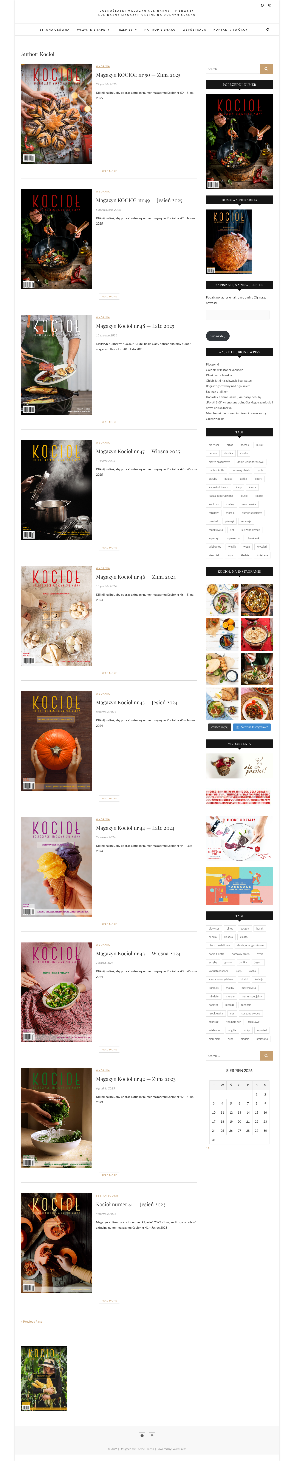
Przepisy (125, 29)
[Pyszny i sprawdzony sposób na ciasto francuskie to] (257, 600)
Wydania (103, 66)
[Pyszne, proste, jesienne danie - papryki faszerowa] (257, 704)
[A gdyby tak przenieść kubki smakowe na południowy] (222, 600)
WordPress (179, 1449)
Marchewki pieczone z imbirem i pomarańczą (236, 413)
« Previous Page (31, 1321)
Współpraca (194, 29)
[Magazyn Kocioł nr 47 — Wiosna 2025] (56, 490)
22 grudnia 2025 (106, 84)
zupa (231, 555)
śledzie (245, 555)
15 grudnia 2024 (106, 586)
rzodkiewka (216, 529)
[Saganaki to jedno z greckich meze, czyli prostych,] (222, 704)
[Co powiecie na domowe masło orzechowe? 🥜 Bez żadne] (257, 634)
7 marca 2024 (104, 962)
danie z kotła (216, 470)
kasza (252, 487)
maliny (230, 504)
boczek (244, 445)
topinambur (233, 538)
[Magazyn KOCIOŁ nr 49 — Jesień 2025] (56, 239)
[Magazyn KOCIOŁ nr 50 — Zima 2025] (56, 114)
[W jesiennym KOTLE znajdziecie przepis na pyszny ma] (257, 669)
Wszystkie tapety (93, 29)
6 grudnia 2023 (105, 1088)
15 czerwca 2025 (106, 335)
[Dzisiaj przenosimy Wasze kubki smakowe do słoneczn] (222, 669)
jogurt (258, 478)
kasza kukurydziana (221, 495)
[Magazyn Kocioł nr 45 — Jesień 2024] (56, 741)
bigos (230, 445)
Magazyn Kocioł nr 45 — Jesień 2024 (137, 702)
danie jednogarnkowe (250, 462)
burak (259, 445)
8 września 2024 (106, 712)
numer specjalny (252, 512)
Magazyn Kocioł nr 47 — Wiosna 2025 (138, 451)
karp (238, 487)
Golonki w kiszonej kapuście (224, 370)
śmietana (262, 555)
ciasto (244, 453)
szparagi (214, 538)
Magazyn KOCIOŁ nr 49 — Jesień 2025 (139, 200)
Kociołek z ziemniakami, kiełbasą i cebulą (233, 397)
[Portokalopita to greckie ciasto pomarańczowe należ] (222, 634)
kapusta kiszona (219, 487)
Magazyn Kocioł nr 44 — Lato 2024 (135, 827)
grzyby (213, 478)
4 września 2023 (106, 1214)
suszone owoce (250, 529)
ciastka (228, 453)
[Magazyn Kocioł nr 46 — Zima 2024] (56, 616)
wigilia (232, 546)
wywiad (262, 546)
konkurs (214, 504)
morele (230, 512)
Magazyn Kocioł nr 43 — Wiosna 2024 (138, 953)
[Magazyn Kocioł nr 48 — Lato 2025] (56, 365)
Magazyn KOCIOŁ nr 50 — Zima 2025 (138, 74)
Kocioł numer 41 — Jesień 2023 (131, 1204)
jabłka (243, 478)
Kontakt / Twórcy (231, 29)
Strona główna (55, 29)
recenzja (246, 521)
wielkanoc (215, 546)
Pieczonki (212, 364)
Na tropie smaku (160, 29)
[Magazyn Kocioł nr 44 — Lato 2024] (56, 867)
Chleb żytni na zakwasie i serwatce (229, 380)
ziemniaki (214, 555)
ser (232, 529)
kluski (244, 495)
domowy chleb (240, 470)
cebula (213, 453)
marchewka (248, 504)
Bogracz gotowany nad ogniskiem (228, 386)
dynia (260, 470)
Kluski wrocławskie (219, 375)
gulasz (228, 478)
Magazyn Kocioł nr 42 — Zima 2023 (136, 1078)
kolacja (259, 495)
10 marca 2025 (105, 461)
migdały (214, 512)
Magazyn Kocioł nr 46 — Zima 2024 (136, 576)
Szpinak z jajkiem (217, 391)
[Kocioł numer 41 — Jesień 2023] (56, 1243)
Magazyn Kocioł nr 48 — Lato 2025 (135, 325)
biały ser (214, 445)
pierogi (229, 521)
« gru (209, 1147)
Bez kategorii (107, 1195)
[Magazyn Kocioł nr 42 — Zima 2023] (56, 1118)
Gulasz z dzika (215, 418)
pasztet (213, 521)
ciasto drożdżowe (219, 462)
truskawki (254, 538)
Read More (109, 171)
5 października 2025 (108, 209)
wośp (246, 546)
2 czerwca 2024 (106, 837)
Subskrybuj (217, 336)
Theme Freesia (145, 1449)
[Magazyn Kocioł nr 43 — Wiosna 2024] (56, 992)
